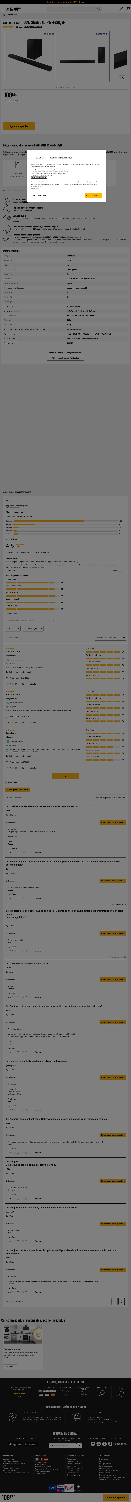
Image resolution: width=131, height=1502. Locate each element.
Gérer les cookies (39, 195)
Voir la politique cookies (39, 177)
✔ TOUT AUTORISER (93, 195)
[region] (66, 176)
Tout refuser (39, 158)
